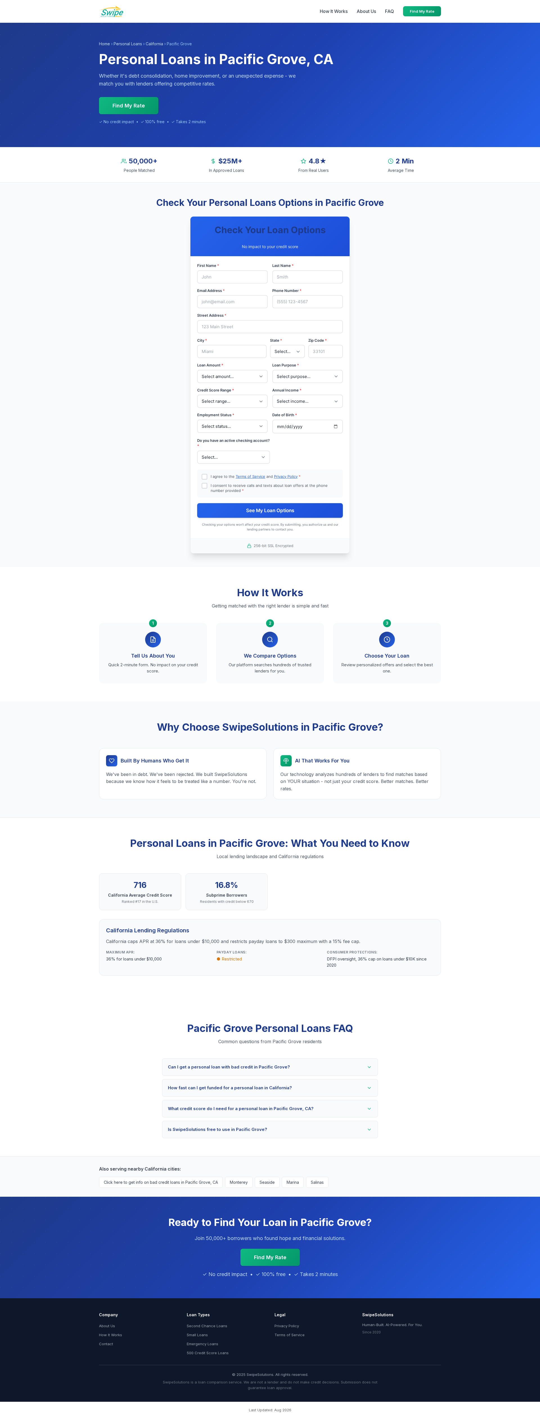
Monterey (239, 1182)
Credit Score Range (215, 390)
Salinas (317, 1182)
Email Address (211, 290)
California (154, 43)
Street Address (211, 315)
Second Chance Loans (207, 1326)
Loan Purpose (285, 365)
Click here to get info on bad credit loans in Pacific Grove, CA (161, 1182)
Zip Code (317, 340)
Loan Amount (210, 365)
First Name (208, 265)
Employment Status (215, 415)
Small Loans (197, 1335)
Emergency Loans (202, 1344)
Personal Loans (128, 43)
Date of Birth (284, 415)
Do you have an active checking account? (233, 443)
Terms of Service (250, 476)
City (202, 340)
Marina (293, 1182)
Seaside (267, 1182)
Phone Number (287, 290)
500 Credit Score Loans (208, 1353)
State (276, 340)
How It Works (334, 11)
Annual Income (287, 390)
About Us (366, 11)
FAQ (389, 11)
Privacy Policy (286, 476)
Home (104, 43)
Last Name (283, 265)
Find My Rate (422, 11)
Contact (106, 1344)
